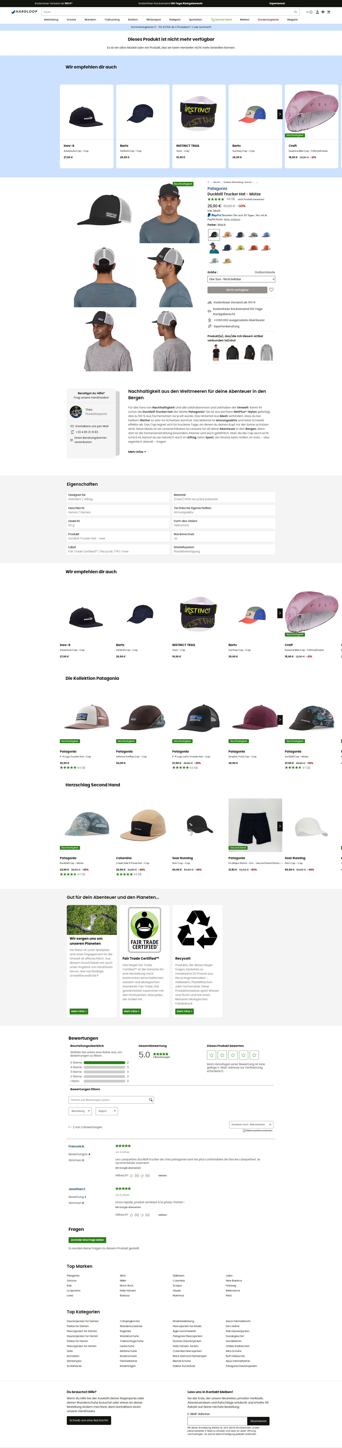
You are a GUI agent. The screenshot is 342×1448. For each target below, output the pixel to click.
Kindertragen (128, 1366)
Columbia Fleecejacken (187, 1351)
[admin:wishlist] (271, 290)
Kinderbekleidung (183, 1321)
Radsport (174, 20)
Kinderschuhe (128, 1356)
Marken (244, 20)
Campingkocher (130, 1321)
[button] (105, 212)
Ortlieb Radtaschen (238, 1346)
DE (307, 12)
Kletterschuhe (128, 1351)
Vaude (177, 1290)
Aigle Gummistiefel (184, 1331)
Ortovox (71, 1281)
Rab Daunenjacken (237, 1331)
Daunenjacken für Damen (83, 1321)
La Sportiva (73, 1290)
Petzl (228, 1295)
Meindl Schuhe (182, 1361)
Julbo (229, 1276)
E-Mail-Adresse (199, 1414)
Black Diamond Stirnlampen (190, 1356)
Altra (122, 1276)
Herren (216, 182)
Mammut (178, 1295)
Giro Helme (233, 1326)
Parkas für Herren (77, 1341)
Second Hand (223, 20)
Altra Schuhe (234, 1351)
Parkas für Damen (78, 1326)
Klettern (133, 20)
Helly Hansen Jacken (185, 1346)
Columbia (179, 1281)
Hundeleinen (234, 1341)
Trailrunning (112, 20)
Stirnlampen (74, 1361)
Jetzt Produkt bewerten (251, 199)
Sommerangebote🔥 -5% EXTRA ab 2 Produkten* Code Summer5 (171, 27)
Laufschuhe (127, 1346)
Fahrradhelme (128, 1361)
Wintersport (153, 20)
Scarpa (177, 1286)
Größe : (213, 272)
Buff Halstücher (235, 1356)
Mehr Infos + (137, 451)
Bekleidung (51, 20)
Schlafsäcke (74, 1366)
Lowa (70, 1295)
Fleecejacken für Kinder (187, 1326)
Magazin (292, 20)
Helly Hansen (128, 1290)
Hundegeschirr (235, 1336)
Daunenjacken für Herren (82, 1336)
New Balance (234, 1281)
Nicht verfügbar (237, 290)
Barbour (125, 1295)
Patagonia (217, 189)
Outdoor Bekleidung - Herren (238, 182)
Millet (123, 1281)
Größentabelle (265, 272)
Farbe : (217, 224)
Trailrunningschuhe (132, 1341)
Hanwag (231, 1286)
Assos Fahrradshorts (238, 1321)
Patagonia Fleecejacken (187, 1336)
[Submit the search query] (296, 12)
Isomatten (73, 1356)
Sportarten (195, 20)
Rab (69, 1286)
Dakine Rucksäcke (184, 1366)
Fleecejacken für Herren (81, 1346)
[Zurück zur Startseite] (210, 182)
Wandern (90, 20)
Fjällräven (178, 1276)
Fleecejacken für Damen (82, 1331)
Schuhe (71, 20)
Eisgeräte (125, 1331)
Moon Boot (126, 1286)
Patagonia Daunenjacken (241, 1366)
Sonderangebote (268, 20)
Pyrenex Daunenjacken (187, 1341)
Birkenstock (233, 1290)
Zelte (70, 1351)
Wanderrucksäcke (131, 1326)
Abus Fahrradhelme (238, 1361)
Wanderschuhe (129, 1336)
